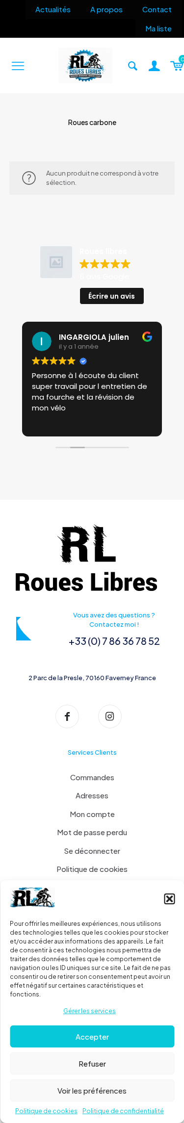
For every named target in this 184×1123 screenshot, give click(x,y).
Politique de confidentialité (123, 1111)
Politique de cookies (46, 1111)
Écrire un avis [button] (111, 296)
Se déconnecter (92, 850)
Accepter (92, 1036)
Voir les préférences (92, 1090)
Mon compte (92, 813)
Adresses (92, 795)
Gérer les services (89, 1011)
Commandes (92, 777)
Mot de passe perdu (92, 832)
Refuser (92, 1063)
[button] (169, 899)
